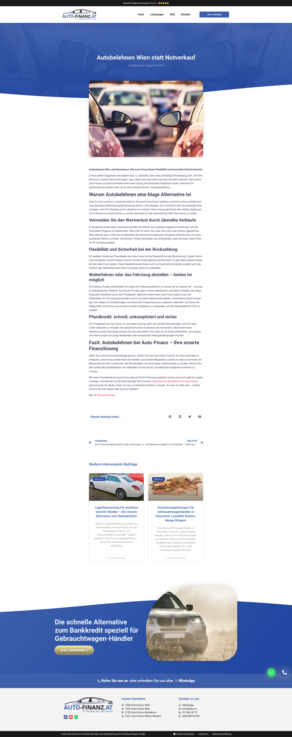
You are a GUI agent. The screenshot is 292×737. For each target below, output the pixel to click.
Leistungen (157, 14)
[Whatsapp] (76, 717)
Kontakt (185, 14)
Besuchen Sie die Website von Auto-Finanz (175, 381)
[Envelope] (71, 717)
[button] (170, 416)
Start (141, 14)
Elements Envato (106, 395)
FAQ (172, 14)
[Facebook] (66, 717)
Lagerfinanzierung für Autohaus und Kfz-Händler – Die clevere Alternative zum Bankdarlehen (116, 512)
